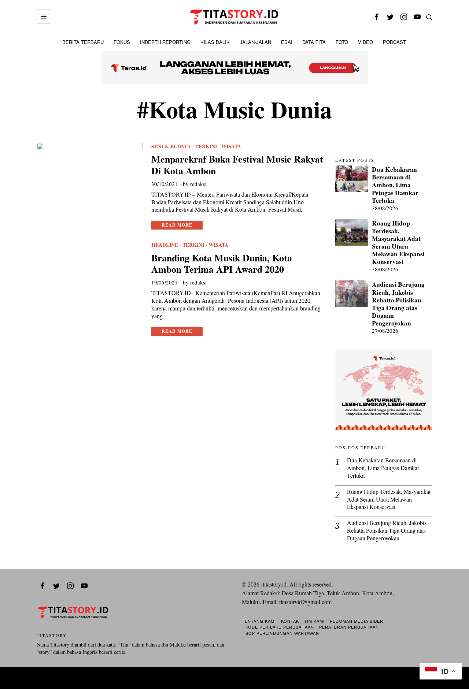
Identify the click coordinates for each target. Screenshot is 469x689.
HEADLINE (164, 245)
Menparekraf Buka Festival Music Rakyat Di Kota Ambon (237, 164)
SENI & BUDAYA (171, 146)
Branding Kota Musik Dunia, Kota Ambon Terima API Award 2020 (221, 263)
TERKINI (206, 146)
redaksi (198, 183)
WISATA (231, 146)
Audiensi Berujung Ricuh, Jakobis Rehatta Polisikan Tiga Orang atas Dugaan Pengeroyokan (398, 303)
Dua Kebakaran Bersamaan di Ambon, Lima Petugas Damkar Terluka (395, 184)
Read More (177, 225)
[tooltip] (376, 16)
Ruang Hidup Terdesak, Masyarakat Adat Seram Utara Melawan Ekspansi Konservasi (398, 242)
